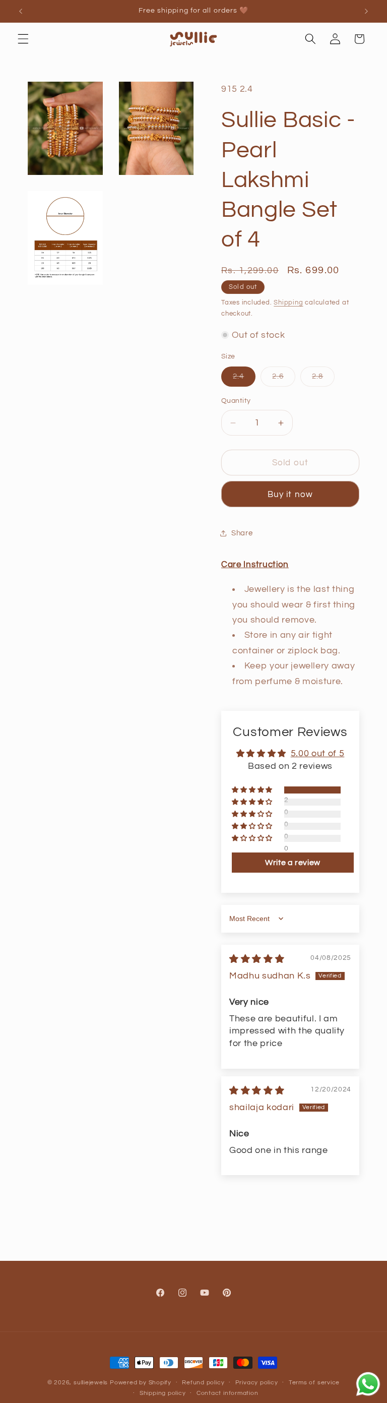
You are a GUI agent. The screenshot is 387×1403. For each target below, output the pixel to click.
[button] (23, 39)
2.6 (283, 379)
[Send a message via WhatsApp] (368, 1384)
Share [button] (241, 533)
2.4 (244, 379)
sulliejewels (91, 1382)
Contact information (228, 1393)
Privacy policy (256, 1382)
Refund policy (203, 1382)
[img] (256, 959)
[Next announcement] (366, 11)
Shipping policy (163, 1393)
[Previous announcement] (21, 11)
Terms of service (314, 1382)
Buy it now (290, 494)
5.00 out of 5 (318, 753)
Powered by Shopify (140, 1382)
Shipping (288, 302)
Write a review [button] (292, 863)
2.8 (323, 379)
